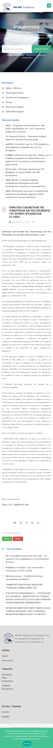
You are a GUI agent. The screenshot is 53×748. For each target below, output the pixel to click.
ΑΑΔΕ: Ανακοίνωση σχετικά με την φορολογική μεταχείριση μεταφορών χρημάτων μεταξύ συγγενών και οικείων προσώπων (27, 194)
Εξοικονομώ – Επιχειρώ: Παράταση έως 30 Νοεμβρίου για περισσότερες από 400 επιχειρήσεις (25, 172)
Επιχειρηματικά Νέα (15, 93)
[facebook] (21, 523)
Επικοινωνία (7, 660)
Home (8, 32)
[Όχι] (49, 739)
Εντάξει (27, 743)
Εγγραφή (6, 716)
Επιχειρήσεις (27, 58)
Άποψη (9, 102)
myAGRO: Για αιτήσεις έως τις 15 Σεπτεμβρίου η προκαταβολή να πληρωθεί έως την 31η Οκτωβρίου (28, 147)
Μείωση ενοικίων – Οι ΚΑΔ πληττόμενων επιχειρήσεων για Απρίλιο (24, 577)
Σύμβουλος (18, 32)
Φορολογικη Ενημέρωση (36, 55)
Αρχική (5, 656)
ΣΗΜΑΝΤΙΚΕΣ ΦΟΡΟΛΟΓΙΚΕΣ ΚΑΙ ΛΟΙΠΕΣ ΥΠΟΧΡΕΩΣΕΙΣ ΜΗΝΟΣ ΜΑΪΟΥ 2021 (24, 586)
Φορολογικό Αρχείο (15, 107)
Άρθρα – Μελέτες (14, 88)
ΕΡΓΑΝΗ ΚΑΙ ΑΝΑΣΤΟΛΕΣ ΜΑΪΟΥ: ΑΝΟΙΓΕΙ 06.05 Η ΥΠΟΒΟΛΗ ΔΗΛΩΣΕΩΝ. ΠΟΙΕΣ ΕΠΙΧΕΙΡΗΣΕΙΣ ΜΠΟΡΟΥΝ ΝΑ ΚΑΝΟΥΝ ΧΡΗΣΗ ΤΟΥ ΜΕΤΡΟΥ (28, 611)
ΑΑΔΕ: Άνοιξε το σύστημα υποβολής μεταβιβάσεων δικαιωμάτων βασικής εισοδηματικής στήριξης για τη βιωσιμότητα (25, 183)
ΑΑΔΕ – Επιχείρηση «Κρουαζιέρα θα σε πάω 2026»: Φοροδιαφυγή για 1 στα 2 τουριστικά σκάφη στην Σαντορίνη (25, 128)
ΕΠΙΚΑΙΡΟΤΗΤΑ (27, 35)
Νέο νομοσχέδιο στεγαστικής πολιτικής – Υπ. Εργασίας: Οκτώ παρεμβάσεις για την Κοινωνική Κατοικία (27, 559)
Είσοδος (6, 712)
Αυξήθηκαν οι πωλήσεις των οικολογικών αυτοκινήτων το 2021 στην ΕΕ (24, 569)
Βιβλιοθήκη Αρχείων (35, 32)
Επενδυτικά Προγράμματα (17, 97)
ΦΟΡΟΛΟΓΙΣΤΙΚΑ (10, 35)
